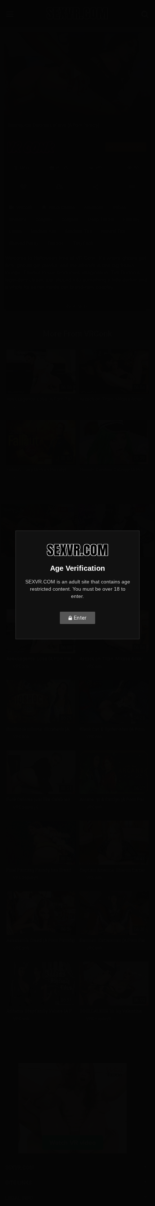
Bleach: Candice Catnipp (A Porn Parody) (114, 469)
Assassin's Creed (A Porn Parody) (40, 940)
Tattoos (55, 243)
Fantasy (131, 219)
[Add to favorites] (23, 186)
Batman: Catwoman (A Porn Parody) (114, 940)
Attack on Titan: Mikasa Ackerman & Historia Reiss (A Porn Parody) (114, 399)
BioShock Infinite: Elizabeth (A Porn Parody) (40, 729)
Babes (119, 207)
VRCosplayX (25, 807)
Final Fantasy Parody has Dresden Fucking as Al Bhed (40, 870)
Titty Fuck (83, 243)
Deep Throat (101, 219)
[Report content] (132, 186)
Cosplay (43, 219)
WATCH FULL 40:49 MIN (126, 146)
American (93, 207)
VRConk (24, 207)
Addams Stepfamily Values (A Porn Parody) (40, 1011)
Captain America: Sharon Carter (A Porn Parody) (114, 870)
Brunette (17, 219)
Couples (70, 219)
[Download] (59, 186)
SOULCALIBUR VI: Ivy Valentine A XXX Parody (114, 1011)
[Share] (96, 186)
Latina (15, 231)
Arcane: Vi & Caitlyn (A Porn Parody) (114, 799)
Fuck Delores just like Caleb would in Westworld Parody (40, 799)
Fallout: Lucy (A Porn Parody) (36, 469)
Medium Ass (44, 231)
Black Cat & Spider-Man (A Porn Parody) (114, 729)
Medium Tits (79, 231)
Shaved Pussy (23, 243)
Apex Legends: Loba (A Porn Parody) (40, 399)
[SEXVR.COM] (77, 13)
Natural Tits (113, 231)
